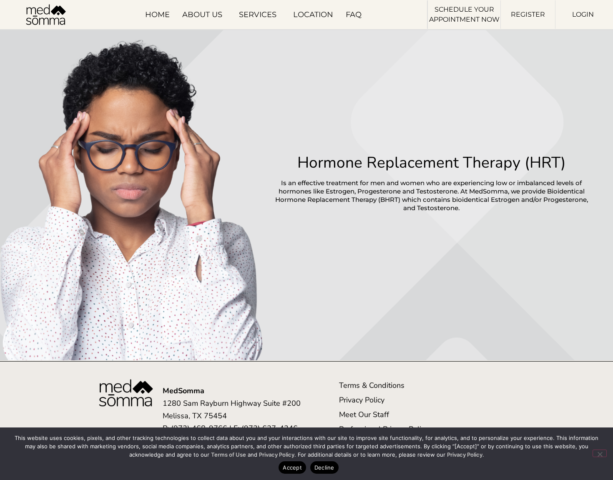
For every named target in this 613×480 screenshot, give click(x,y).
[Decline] (600, 453)
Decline (324, 467)
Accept (292, 467)
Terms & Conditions (371, 385)
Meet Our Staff (364, 415)
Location (313, 14)
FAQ (354, 14)
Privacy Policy (361, 400)
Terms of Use (228, 454)
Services (257, 14)
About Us (202, 14)
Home (157, 14)
